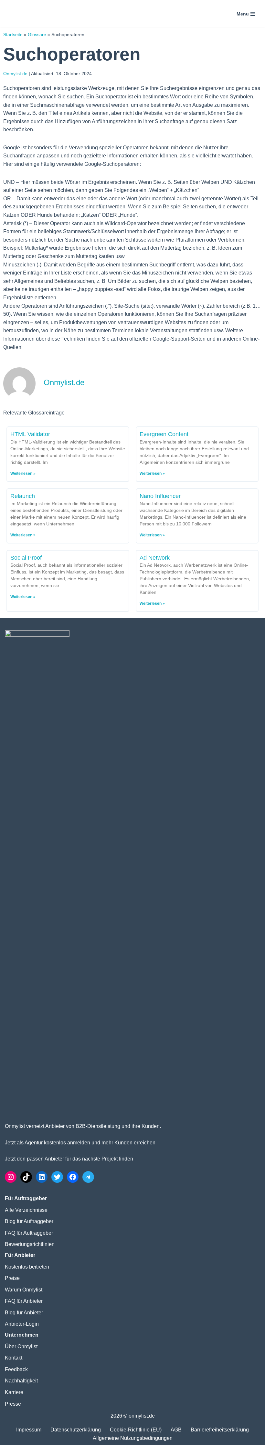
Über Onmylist (21, 1346)
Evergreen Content (164, 434)
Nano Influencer (160, 496)
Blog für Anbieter (24, 1312)
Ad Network (155, 557)
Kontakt (13, 1357)
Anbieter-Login (22, 1324)
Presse (13, 1404)
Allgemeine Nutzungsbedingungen (133, 1438)
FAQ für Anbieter (24, 1301)
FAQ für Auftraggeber (29, 1233)
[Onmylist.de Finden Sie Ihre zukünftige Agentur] (31, 14)
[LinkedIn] (42, 1177)
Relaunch (22, 496)
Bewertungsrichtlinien (30, 1244)
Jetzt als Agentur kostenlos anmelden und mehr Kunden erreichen (80, 1142)
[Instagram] (10, 1177)
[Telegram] (88, 1177)
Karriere (14, 1392)
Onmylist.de (15, 73)
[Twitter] (57, 1177)
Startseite (13, 34)
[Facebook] (73, 1177)
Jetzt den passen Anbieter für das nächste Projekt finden (69, 1158)
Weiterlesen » (23, 473)
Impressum (28, 1429)
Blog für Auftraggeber (29, 1221)
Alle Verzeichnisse (26, 1210)
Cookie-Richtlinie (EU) (136, 1429)
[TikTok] (26, 1177)
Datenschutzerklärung (75, 1429)
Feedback (16, 1369)
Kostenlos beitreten (27, 1267)
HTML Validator (30, 434)
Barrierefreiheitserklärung (220, 1429)
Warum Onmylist (23, 1289)
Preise (12, 1278)
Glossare (37, 34)
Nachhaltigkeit (21, 1380)
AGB (176, 1429)
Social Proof (26, 557)
